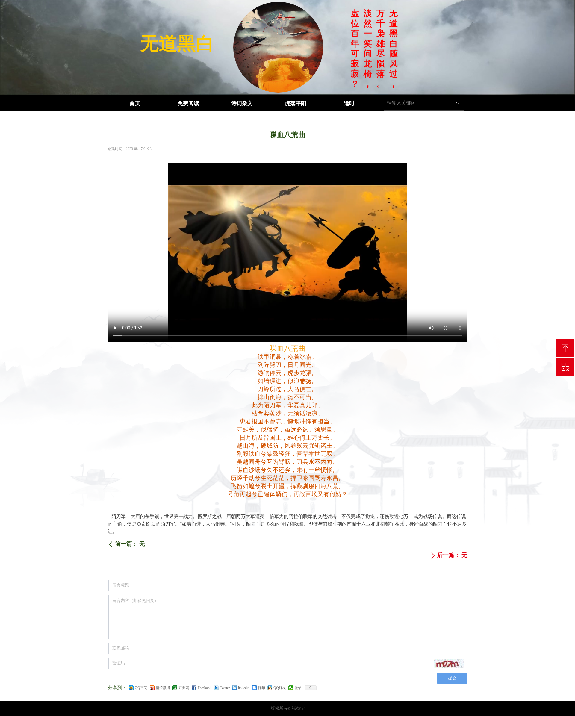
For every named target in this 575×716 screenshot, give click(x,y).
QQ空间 (141, 688)
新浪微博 (163, 688)
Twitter (225, 688)
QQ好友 (279, 688)
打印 (261, 688)
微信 (298, 688)
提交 (452, 678)
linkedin (243, 688)
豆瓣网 (183, 688)
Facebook (204, 688)
